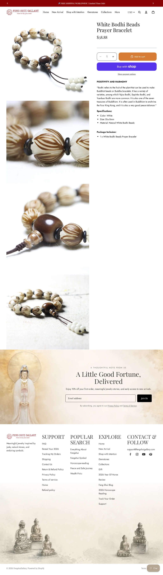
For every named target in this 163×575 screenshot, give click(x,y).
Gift (100, 469)
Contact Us (47, 464)
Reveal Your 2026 (50, 448)
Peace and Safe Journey (81, 468)
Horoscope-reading (79, 463)
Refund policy (48, 490)
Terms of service (49, 479)
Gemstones (104, 459)
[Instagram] (137, 454)
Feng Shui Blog (106, 484)
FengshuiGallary (20, 568)
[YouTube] (144, 454)
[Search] (139, 12)
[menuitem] (117, 12)
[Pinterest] (150, 454)
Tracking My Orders (51, 454)
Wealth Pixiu (76, 473)
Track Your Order (107, 498)
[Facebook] (130, 454)
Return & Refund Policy (53, 469)
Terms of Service (129, 405)
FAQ (44, 443)
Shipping (46, 459)
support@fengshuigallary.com (141, 449)
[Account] (146, 12)
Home (45, 484)
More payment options (127, 74)
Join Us (144, 398)
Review (102, 479)
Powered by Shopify (36, 568)
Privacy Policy (113, 405)
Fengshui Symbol (78, 458)
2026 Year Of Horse (108, 474)
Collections (104, 464)
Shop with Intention (108, 454)
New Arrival (104, 448)
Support (102, 503)
